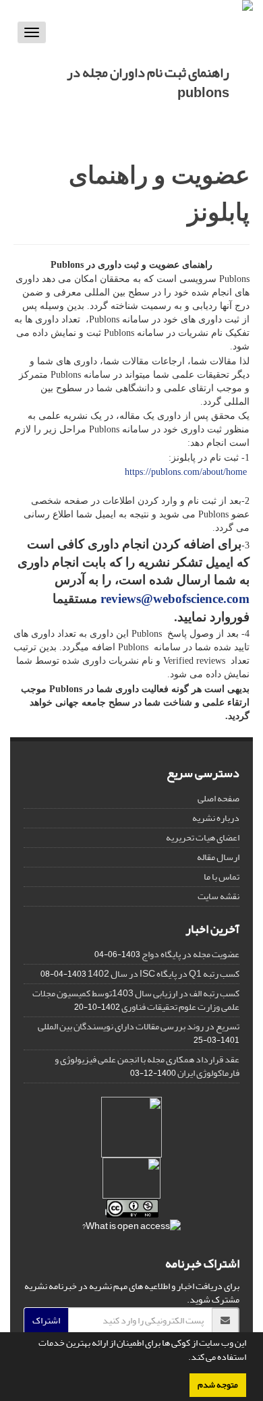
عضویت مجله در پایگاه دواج (190, 954)
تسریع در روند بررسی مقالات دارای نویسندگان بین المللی (138, 1026)
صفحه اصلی (218, 798)
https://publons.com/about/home (186, 472)
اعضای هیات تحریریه (202, 837)
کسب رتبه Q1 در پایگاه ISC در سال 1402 (163, 974)
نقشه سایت (218, 896)
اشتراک (46, 1320)
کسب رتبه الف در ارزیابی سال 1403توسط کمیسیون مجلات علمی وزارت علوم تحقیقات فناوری (135, 1000)
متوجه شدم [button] (218, 1385)
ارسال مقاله (218, 857)
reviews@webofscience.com (175, 599)
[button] (185, 1358)
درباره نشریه (215, 818)
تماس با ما (221, 876)
